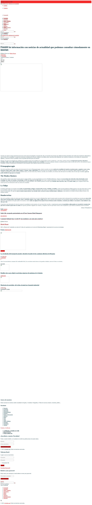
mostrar (5, 209)
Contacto (5, 8)
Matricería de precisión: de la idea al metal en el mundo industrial (20, 285)
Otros (4, 420)
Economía (5, 15)
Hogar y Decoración (8, 414)
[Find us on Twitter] (1, 500)
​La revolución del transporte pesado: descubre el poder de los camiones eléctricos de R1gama (28, 253)
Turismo (5, 425)
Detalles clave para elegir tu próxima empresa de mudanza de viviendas (22, 273)
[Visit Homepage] (10, 3)
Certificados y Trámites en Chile (11, 430)
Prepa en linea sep (7, 433)
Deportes (5, 28)
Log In (2, 481)
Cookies (5, 5)
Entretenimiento (7, 27)
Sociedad (5, 19)
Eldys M (4, 256)
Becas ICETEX (7, 432)
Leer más (3, 263)
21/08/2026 (3, 257)
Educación (5, 410)
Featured (5, 413)
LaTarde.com (7, 449)
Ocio (4, 418)
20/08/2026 (3, 275)
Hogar (4, 30)
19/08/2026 (3, 287)
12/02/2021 (3, 54)
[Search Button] (14, 31)
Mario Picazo (13, 53)
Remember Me (5, 462)
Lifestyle (5, 26)
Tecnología (5, 22)
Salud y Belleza (7, 21)
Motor (4, 23)
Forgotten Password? (5, 468)
